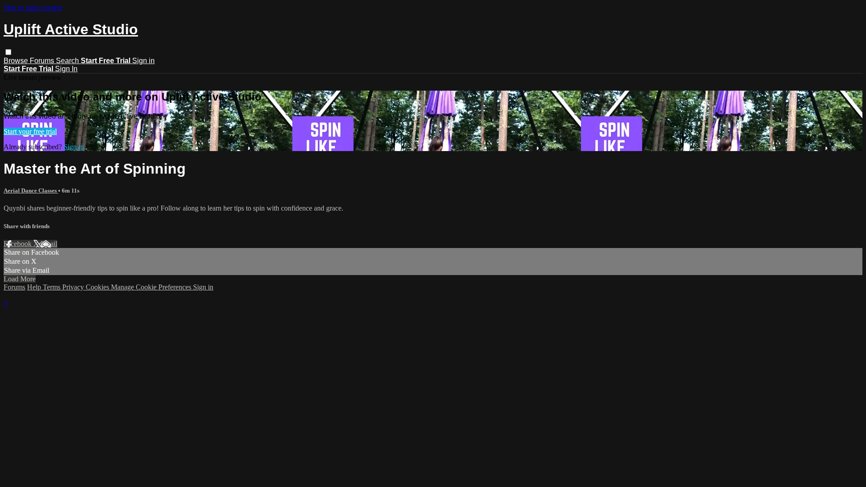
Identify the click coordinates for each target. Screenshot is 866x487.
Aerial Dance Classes (31, 190)
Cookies (98, 287)
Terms (52, 287)
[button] (8, 52)
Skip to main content (33, 7)
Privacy (74, 287)
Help (35, 287)
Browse (17, 60)
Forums (43, 60)
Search (68, 60)
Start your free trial (30, 131)
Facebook (18, 244)
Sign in (143, 60)
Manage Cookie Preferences (152, 287)
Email (49, 244)
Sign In (66, 69)
